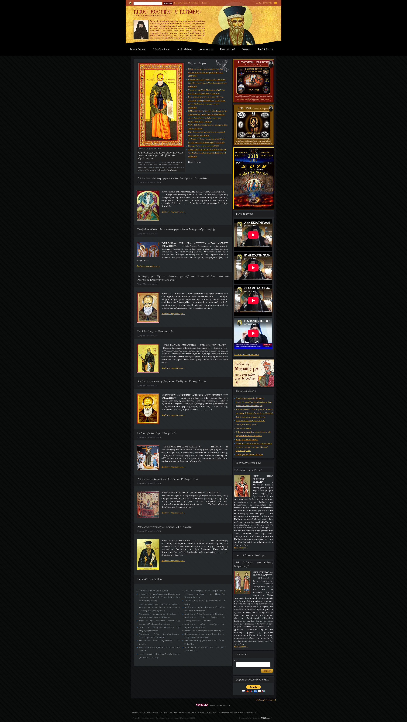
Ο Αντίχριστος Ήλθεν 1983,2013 (249, 454)
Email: (236, 660)
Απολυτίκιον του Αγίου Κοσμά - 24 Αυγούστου (165, 527)
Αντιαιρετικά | (185, 712)
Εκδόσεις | (226, 712)
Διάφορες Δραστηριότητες (247, 439)
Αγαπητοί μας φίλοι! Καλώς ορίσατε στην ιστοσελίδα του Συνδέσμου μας (254, 404)
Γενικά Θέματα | (139, 712)
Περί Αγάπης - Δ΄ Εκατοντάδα (155, 331)
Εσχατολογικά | (198, 712)
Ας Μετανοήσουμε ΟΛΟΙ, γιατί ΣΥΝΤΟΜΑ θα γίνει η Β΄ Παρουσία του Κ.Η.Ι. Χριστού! (254, 411)
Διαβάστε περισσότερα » (173, 211)
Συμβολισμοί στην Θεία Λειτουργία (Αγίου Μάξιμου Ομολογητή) (176, 229)
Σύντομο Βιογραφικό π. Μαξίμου (250, 398)
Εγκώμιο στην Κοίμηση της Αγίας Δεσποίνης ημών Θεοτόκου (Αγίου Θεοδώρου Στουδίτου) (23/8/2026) (207, 82)
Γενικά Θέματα (138, 49)
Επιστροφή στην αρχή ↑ (266, 699)
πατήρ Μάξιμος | (171, 712)
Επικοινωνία (251, 712)
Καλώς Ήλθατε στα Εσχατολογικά (250, 416)
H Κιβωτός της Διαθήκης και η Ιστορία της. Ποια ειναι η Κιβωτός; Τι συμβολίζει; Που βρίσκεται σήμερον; (159, 597)
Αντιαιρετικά (206, 49)
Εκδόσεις (246, 49)
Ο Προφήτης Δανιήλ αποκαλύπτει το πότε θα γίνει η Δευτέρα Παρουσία (254, 434)
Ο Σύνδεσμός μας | (155, 712)
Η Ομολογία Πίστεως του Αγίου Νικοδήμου (204, 630)
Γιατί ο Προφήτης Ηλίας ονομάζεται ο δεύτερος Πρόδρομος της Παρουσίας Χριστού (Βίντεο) (204, 594)
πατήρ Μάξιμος (184, 49)
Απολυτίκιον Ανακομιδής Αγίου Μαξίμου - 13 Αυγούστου (171, 381)
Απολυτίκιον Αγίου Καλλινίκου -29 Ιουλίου (204, 613)
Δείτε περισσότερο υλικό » (246, 354)
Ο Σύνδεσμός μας (161, 49)
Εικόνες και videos (243, 428)
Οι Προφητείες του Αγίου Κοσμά (154, 590)
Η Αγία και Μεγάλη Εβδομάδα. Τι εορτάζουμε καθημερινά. (250, 422)
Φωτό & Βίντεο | (238, 712)
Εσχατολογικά (227, 49)
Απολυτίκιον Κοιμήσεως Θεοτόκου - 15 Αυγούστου (167, 479)
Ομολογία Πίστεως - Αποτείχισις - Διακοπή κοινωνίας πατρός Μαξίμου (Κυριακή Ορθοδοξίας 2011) (254, 447)
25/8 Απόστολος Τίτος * (197, 2)
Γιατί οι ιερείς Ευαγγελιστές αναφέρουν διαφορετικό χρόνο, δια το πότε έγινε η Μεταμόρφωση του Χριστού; (159, 607)
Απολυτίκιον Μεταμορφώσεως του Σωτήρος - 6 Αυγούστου (172, 178)
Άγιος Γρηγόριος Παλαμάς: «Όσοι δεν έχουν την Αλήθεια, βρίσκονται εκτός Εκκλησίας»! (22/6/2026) (207, 152)
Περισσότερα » (241, 547)
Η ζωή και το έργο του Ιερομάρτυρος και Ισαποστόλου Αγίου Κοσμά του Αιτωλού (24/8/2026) (205, 72)
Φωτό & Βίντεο (265, 49)
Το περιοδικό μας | (213, 712)
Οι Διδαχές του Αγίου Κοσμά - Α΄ (157, 433)
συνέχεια (172, 169)
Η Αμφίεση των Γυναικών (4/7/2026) (203, 145)
